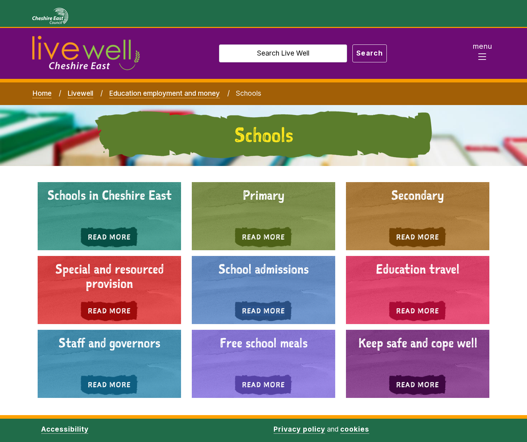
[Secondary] (417, 216)
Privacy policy (299, 429)
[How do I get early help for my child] (109, 216)
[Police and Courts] (109, 364)
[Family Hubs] (263, 290)
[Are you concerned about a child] (263, 216)
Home (42, 93)
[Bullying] (417, 290)
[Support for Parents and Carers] (109, 290)
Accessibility (64, 429)
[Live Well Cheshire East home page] (86, 53)
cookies (354, 429)
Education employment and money (164, 93)
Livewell (80, 93)
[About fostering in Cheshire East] (417, 364)
